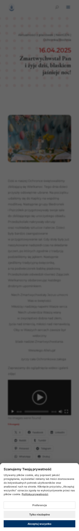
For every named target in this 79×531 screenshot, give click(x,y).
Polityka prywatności (35, 494)
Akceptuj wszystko (39, 523)
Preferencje (39, 505)
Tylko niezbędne (39, 514)
